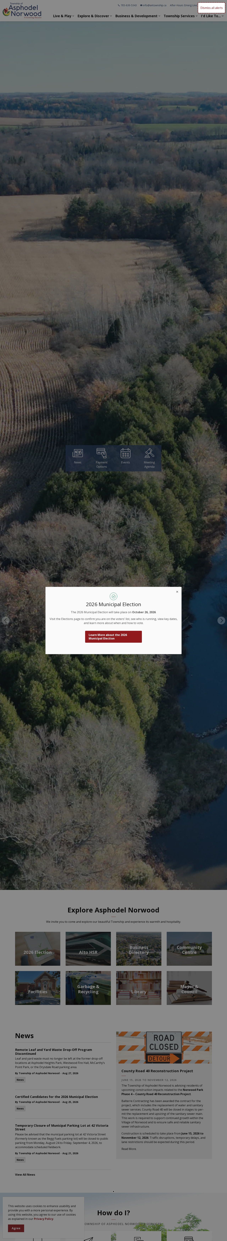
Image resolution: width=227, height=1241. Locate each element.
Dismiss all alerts (211, 8)
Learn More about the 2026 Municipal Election (108, 637)
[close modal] (177, 591)
